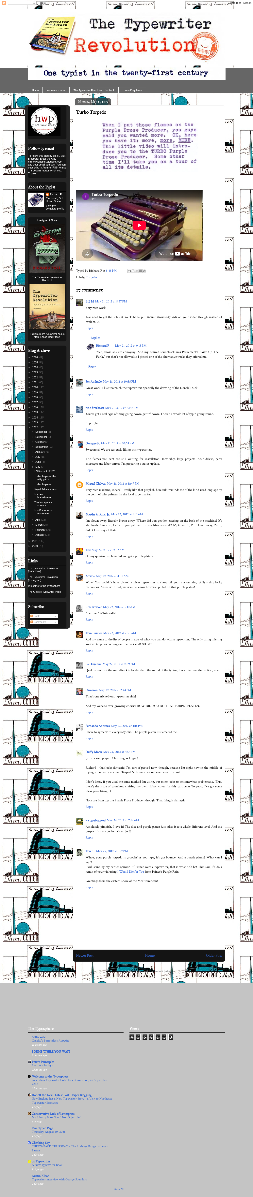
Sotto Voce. (39, 1037)
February (40, 529)
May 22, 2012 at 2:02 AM (108, 550)
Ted (88, 550)
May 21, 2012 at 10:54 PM (117, 443)
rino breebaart (95, 408)
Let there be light (42, 1065)
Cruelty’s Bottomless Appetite (50, 1041)
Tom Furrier (94, 633)
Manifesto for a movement (43, 512)
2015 (35, 412)
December (41, 431)
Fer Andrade (94, 381)
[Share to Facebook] (141, 271)
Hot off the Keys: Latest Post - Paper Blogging (62, 1095)
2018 (35, 397)
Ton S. (90, 851)
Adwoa (90, 576)
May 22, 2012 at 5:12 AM (119, 607)
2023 (35, 372)
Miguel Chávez (96, 483)
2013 (35, 422)
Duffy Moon (94, 752)
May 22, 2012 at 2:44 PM (115, 690)
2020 (35, 387)
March (39, 524)
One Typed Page (42, 1128)
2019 (35, 392)
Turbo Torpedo (91, 112)
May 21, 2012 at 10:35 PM (119, 381)
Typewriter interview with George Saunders (59, 1179)
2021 (35, 382)
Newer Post (84, 955)
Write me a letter (56, 90)
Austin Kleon (40, 1176)
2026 (35, 357)
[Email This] (129, 271)
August (39, 451)
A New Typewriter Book (47, 1165)
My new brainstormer (43, 496)
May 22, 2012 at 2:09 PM (119, 664)
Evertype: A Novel (47, 220)
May (38, 466)
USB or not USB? (44, 471)
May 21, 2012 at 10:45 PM (121, 408)
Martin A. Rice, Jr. (98, 514)
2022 (35, 377)
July (38, 456)
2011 (35, 541)
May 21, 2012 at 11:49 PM (123, 483)
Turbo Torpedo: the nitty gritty (45, 478)
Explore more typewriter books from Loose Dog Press (47, 335)
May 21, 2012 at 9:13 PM (130, 345)
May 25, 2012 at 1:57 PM (112, 851)
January (40, 534)
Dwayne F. (93, 443)
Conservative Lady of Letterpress (53, 1114)
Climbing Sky (41, 1143)
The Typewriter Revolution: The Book (47, 279)
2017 (35, 402)
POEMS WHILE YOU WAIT (51, 1051)
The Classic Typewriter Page (44, 591)
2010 (35, 546)
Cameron (92, 690)
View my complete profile (55, 207)
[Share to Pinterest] (144, 271)
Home (35, 90)
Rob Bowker (94, 607)
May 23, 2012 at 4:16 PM (127, 726)
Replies (95, 338)
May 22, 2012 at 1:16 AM (127, 514)
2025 (35, 362)
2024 (35, 367)
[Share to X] (137, 271)
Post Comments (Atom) (158, 971)
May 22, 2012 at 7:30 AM (119, 633)
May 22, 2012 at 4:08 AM (112, 576)
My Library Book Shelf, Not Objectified (56, 1117)
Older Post (214, 955)
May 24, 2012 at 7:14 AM (123, 820)
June (38, 461)
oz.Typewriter (41, 1161)
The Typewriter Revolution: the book (94, 90)
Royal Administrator (45, 489)
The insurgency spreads (43, 504)
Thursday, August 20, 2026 (49, 1132)
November (41, 436)
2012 (35, 427)
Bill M (90, 301)
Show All (119, 1189)
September (42, 446)
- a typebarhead (96, 820)
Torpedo (91, 277)
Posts (36, 616)
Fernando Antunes (98, 726)
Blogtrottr (33, 158)
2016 (35, 407)
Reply (89, 328)
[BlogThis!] (133, 271)
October (40, 441)
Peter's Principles (43, 1062)
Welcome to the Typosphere (44, 585)
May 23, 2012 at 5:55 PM (119, 752)
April (38, 519)
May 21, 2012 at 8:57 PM (111, 301)
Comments (39, 621)
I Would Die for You (130, 871)
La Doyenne (93, 664)
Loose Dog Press (132, 90)
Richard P (102, 345)
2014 (35, 417)
